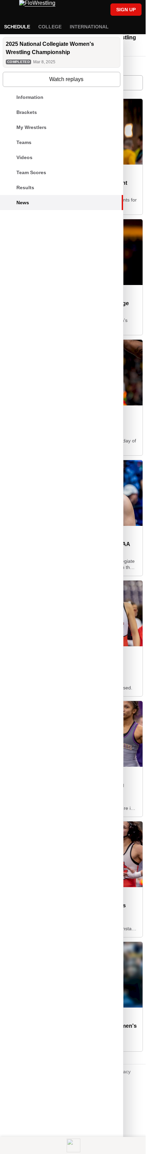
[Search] (97, 10)
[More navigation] (135, 26)
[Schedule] (85, 10)
